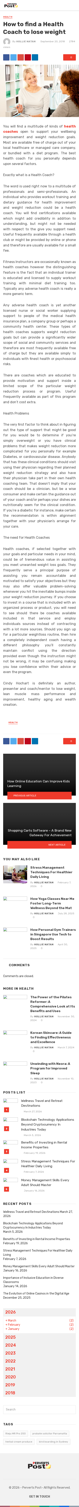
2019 (10, 1384)
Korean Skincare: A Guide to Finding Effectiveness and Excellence (51, 1037)
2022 (10, 1361)
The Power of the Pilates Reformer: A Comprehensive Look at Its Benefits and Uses (52, 1004)
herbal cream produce (18, 1441)
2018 (10, 1392)
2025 (10, 1337)
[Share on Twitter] (13, 57)
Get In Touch (39, 1496)
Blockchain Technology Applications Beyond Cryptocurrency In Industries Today (47, 1124)
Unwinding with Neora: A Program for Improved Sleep (50, 1068)
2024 (10, 1345)
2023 (10, 1353)
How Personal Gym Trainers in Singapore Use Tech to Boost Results (53, 934)
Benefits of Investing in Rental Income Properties (44, 1145)
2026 (10, 1312)
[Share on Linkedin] (35, 57)
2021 (10, 1369)
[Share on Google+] (20, 57)
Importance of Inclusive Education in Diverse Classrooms (33, 1280)
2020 (10, 1376)
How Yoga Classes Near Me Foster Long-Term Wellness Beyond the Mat (52, 903)
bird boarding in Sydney (53, 1441)
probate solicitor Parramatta (49, 1433)
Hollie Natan (26, 41)
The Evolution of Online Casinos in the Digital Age (36, 1293)
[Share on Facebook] (6, 57)
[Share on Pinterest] (28, 57)
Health (7, 17)
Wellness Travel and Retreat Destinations (42, 1103)
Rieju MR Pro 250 (15, 1433)
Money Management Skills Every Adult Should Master (45, 1182)
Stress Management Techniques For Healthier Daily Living (51, 872)
